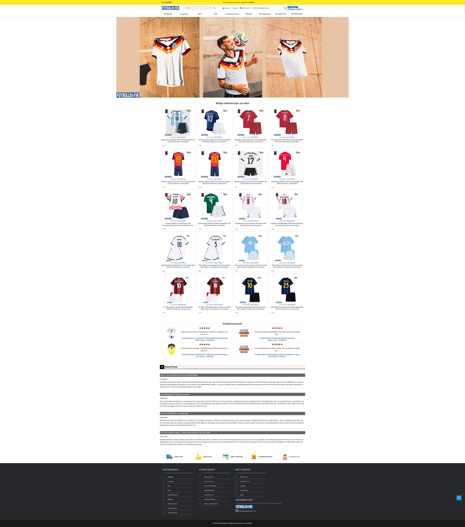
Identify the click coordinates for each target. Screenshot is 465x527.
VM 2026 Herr (281, 14)
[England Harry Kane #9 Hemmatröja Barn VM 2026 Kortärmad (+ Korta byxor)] (250, 206)
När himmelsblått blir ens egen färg (174, 413)
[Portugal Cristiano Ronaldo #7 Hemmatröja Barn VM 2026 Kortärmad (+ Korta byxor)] (250, 122)
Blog (241, 495)
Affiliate (243, 486)
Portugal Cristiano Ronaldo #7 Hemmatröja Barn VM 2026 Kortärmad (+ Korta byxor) (250, 141)
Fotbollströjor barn (240, 523)
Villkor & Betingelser (211, 504)
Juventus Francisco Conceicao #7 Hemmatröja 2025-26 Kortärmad (204, 338)
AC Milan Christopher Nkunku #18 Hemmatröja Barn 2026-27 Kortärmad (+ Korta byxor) (214, 308)
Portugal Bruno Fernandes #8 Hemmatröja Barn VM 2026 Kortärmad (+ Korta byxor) (287, 141)
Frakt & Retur (209, 481)
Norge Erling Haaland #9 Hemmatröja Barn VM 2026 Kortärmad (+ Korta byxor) (287, 183)
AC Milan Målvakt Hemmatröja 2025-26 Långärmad (277, 338)
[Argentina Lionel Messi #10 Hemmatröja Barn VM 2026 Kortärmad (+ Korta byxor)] (178, 122)
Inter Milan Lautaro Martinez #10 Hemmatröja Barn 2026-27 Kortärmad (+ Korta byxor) (250, 308)
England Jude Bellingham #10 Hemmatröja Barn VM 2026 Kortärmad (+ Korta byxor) (287, 224)
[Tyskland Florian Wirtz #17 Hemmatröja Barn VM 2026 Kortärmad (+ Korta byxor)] (250, 164)
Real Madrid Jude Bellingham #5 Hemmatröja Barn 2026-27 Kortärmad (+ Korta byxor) (214, 266)
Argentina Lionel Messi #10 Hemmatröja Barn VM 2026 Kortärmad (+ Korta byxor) (178, 141)
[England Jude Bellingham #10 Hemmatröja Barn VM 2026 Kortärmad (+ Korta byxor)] (287, 206)
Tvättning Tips (209, 495)
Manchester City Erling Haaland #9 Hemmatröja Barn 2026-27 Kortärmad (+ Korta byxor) (251, 266)
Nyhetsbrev (244, 490)
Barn (200, 14)
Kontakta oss (294, 457)
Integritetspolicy (209, 499)
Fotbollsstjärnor (232, 14)
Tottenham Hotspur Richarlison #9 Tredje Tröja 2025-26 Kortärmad (204, 354)
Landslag (184, 14)
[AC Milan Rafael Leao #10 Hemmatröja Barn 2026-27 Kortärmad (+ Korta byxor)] (178, 290)
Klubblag (168, 14)
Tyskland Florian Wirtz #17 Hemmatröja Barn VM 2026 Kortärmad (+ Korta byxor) (250, 183)
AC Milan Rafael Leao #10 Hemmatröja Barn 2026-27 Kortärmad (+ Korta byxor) (178, 308)
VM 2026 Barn (265, 14)
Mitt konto (243, 477)
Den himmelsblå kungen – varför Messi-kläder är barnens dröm (185, 433)
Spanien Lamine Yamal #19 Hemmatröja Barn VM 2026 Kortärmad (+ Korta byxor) (178, 183)
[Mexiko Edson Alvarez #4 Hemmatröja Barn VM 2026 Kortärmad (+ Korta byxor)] (214, 206)
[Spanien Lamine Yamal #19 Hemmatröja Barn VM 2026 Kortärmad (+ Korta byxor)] (178, 164)
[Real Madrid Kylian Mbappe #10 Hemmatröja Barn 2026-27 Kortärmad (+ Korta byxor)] (178, 248)
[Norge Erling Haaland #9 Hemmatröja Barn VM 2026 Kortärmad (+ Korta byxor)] (287, 164)
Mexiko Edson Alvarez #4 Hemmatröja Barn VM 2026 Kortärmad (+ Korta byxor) (214, 224)
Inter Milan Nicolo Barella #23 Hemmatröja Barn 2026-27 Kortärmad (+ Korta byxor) (287, 308)
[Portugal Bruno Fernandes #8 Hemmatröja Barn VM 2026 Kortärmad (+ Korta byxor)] (287, 122)
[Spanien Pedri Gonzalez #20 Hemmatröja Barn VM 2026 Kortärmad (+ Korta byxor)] (214, 164)
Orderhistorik (245, 481)
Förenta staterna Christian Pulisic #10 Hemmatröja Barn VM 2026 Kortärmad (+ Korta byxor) (178, 225)
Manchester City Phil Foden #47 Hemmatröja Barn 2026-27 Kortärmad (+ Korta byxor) (287, 266)
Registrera (227, 8)
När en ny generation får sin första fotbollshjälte (178, 375)
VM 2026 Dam (297, 14)
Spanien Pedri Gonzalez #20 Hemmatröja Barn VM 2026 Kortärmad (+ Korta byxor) (214, 183)
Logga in (235, 8)
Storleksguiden (209, 490)
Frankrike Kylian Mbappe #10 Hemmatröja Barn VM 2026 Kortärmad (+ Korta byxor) (214, 141)
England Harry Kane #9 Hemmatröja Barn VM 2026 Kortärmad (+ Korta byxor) (250, 224)
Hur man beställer (210, 486)
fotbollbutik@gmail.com (261, 8)
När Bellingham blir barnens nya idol (174, 394)
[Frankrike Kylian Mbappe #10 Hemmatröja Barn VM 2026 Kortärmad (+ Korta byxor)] (214, 122)
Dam (216, 14)
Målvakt (249, 14)
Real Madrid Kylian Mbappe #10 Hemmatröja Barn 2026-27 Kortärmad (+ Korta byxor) (178, 266)
